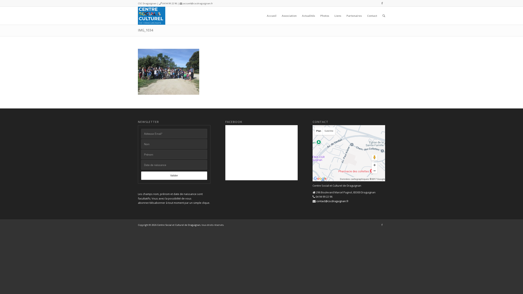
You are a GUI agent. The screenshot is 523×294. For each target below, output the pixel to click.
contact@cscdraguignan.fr (332, 201)
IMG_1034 (145, 30)
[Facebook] (382, 3)
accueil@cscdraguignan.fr (198, 3)
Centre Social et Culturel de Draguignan (178, 224)
